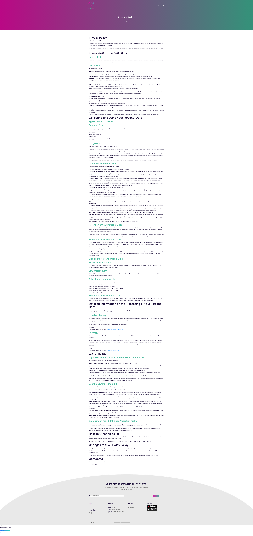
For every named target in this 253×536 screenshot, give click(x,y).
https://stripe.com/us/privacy (113, 350)
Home (134, 5)
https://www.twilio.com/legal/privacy (114, 329)
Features (141, 5)
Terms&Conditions (125, 522)
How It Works (149, 5)
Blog (163, 5)
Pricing (157, 5)
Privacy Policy (130, 507)
